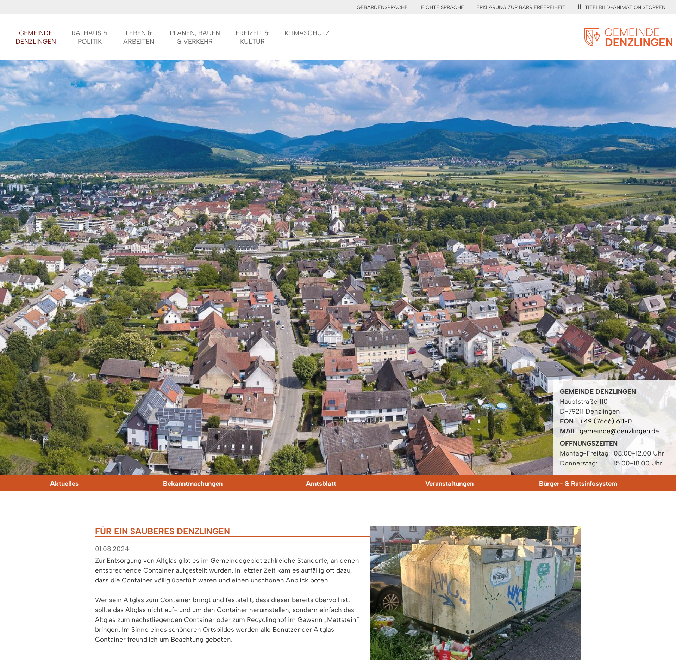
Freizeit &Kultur (252, 37)
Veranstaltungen (449, 483)
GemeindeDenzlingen (35, 37)
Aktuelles (64, 483)
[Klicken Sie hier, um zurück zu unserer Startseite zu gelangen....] (628, 42)
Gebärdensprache (382, 7)
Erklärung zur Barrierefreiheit (520, 7)
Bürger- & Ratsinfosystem (578, 483)
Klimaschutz (307, 33)
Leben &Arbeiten (138, 37)
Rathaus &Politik (89, 37)
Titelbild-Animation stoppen (625, 7)
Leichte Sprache (441, 7)
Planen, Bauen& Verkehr (195, 37)
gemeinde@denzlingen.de (619, 431)
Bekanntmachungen (193, 483)
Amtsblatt (321, 483)
